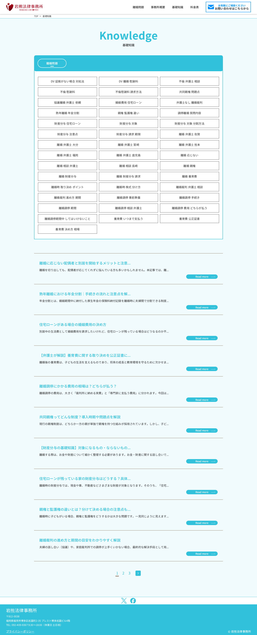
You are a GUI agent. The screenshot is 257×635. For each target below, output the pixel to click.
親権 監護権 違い (128, 113)
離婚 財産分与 (67, 176)
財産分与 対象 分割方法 (189, 123)
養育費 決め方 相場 (67, 229)
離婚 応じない (189, 155)
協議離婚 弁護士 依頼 (67, 102)
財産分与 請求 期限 (128, 134)
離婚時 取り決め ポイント (67, 187)
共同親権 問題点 (189, 92)
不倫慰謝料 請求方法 (128, 92)
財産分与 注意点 (67, 134)
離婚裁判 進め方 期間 (67, 197)
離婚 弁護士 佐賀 (189, 134)
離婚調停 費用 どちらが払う (189, 208)
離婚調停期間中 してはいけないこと (68, 219)
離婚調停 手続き (189, 197)
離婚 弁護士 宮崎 (128, 144)
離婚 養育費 (189, 176)
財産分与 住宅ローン (67, 123)
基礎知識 (177, 7)
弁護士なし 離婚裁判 (189, 102)
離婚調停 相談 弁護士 (128, 208)
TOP (36, 16)
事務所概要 (158, 7)
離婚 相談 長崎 (128, 166)
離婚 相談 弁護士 (67, 166)
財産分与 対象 (128, 123)
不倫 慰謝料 (67, 92)
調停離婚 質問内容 (189, 113)
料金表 (194, 7)
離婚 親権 (189, 166)
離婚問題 (138, 7)
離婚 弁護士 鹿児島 (128, 155)
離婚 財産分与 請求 (128, 176)
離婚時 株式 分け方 (128, 187)
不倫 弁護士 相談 (189, 81)
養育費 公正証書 (189, 219)
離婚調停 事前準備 (128, 197)
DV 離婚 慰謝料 (128, 81)
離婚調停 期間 (67, 208)
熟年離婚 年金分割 (67, 113)
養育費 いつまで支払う (128, 219)
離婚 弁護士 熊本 (189, 144)
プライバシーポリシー (20, 631)
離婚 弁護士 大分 (67, 144)
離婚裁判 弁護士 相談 (189, 187)
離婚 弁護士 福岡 (67, 155)
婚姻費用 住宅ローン (128, 102)
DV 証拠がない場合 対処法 (67, 81)
